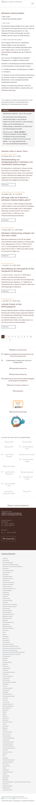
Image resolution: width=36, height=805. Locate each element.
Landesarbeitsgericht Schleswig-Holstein (13, 192)
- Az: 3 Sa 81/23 (11, 194)
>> (10, 340)
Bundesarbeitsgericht (7, 227)
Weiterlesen (5, 184)
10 (30, 336)
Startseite (3, 796)
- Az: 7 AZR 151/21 (10, 265)
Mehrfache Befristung (8, 90)
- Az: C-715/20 (11, 156)
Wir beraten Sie (8, 538)
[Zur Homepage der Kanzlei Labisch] (18, 504)
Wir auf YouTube (23, 798)
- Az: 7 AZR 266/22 (12, 230)
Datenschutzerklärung (18, 796)
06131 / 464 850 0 (19, 132)
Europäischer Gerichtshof (8, 154)
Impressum (9, 796)
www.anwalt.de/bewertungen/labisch (17, 143)
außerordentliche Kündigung (9, 52)
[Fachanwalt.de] (18, 391)
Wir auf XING (9, 798)
